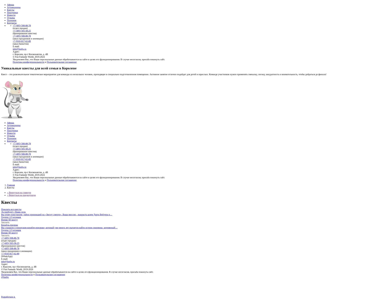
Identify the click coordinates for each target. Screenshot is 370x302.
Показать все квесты (11, 209)
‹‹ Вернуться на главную (19, 192)
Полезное (11, 20)
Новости (11, 15)
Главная (11, 185)
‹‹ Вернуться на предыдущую (21, 195)
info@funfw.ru (19, 49)
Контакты (12, 23)
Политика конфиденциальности (28, 62)
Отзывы (11, 18)
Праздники (12, 12)
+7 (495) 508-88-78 (22, 25)
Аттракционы (14, 7)
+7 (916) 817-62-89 (22, 41)
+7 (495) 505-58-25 (22, 31)
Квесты (10, 10)
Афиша (10, 4)
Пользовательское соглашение (62, 62)
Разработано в (8, 297)
